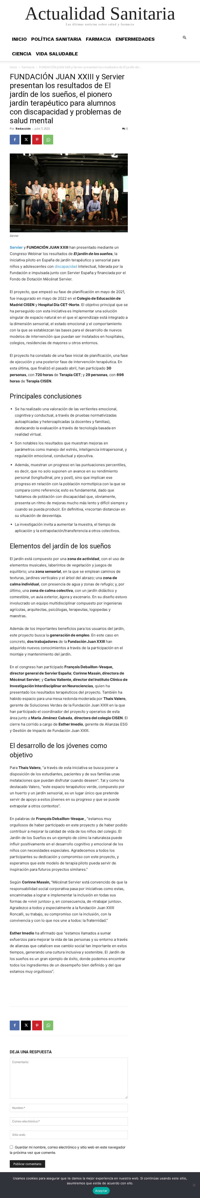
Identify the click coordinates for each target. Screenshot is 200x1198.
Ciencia (21, 54)
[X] (26, 139)
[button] (184, 37)
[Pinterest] (37, 139)
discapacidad (66, 266)
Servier (16, 247)
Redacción (23, 128)
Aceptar (101, 1191)
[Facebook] (15, 139)
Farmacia (98, 39)
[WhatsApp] (48, 139)
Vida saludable (57, 54)
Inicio (19, 39)
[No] (193, 1185)
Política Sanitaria (56, 39)
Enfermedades (135, 39)
